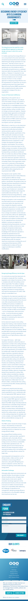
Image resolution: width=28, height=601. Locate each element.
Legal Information (14, 575)
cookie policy (9, 589)
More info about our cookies (11, 597)
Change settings (19, 593)
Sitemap (14, 570)
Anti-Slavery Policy (14, 577)
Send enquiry (20, 535)
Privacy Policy (14, 571)
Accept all (10, 593)
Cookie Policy (14, 573)
